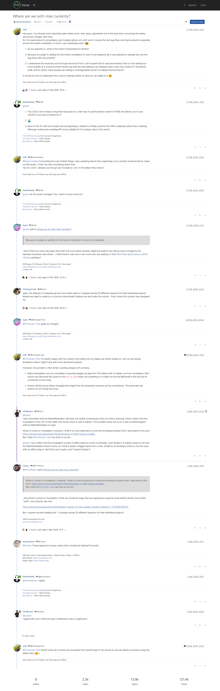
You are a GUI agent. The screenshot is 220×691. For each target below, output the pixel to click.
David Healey (29, 102)
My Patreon (27, 141)
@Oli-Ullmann (30, 469)
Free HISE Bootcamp (31, 136)
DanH (25, 225)
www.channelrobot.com (33, 522)
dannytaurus (28, 541)
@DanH (43, 289)
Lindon (26, 466)
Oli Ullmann (28, 411)
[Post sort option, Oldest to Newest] (186, 22)
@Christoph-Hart (31, 324)
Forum (25, 5)
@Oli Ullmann (38, 466)
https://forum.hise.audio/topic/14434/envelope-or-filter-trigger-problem (59, 434)
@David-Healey (30, 161)
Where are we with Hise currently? (54, 229)
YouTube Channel (30, 138)
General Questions (23, 22)
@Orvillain (122, 254)
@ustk (40, 102)
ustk (25, 29)
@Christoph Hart (38, 320)
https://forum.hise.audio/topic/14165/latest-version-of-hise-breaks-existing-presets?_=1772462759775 (75, 507)
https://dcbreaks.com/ (52, 267)
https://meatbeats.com (42, 558)
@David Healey (36, 157)
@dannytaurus (135, 254)
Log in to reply (197, 22)
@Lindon (41, 541)
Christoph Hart (29, 289)
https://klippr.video (41, 560)
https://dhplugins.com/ (32, 267)
